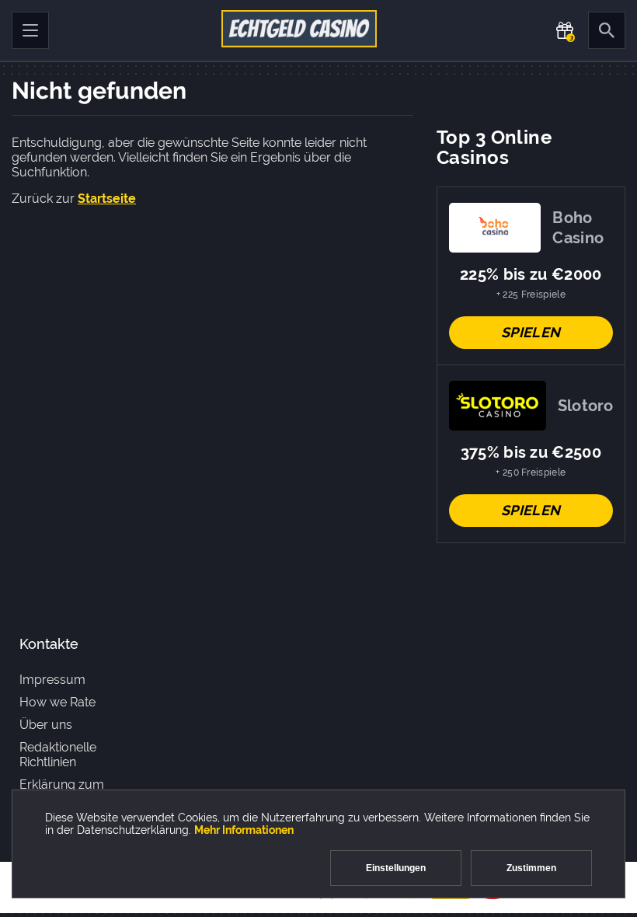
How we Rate (57, 702)
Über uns (45, 724)
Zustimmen (531, 868)
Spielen (531, 332)
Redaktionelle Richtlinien (57, 754)
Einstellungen (396, 868)
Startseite (107, 198)
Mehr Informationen (244, 830)
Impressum (52, 679)
